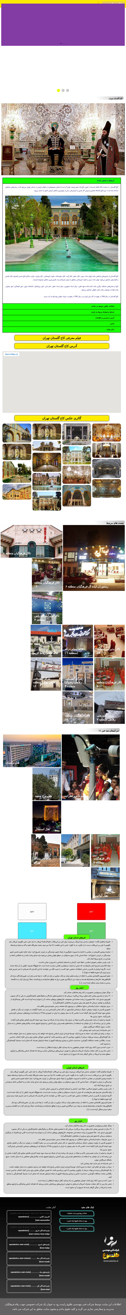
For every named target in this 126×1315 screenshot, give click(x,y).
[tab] (62, 180)
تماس (112, 323)
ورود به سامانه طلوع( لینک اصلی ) (77, 1221)
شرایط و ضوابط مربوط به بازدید (102, 312)
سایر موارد (110, 329)
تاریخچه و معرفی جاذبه (105, 180)
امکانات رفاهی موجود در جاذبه (103, 306)
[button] (65, 43)
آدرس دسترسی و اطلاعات (104, 317)
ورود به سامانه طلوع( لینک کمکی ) (77, 1228)
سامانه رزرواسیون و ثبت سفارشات (77, 1213)
